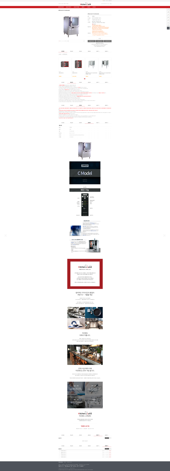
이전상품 (5, 235)
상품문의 (107, 51)
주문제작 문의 (107, 41)
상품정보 (89, 51)
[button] (84, 78)
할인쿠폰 (168, 20)
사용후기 (98, 51)
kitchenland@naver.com (81, 465)
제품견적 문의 (91, 41)
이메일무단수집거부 (69, 462)
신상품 (62, 3)
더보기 (110, 448)
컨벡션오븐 (65, 54)
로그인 (107, 0)
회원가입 (111, 0)
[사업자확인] (87, 464)
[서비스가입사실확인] (90, 469)
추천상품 (67, 3)
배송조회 (168, 17)
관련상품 (62, 51)
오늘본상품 (168, 9)
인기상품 (59, 3)
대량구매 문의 (99, 41)
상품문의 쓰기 (107, 448)
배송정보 (71, 51)
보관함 (100, 38)
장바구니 (168, 14)
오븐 (60, 54)
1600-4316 (62, 466)
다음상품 (164, 235)
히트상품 (64, 3)
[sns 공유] (84, 41)
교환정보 (80, 51)
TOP (168, 28)
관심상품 (168, 12)
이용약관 (65, 462)
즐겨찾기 (104, 0)
